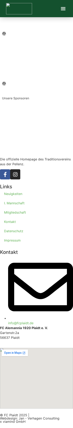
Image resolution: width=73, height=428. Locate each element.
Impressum (12, 240)
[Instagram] (15, 174)
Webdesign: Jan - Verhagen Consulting (29, 418)
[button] (63, 9)
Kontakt (10, 222)
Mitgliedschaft (15, 212)
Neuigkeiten (13, 194)
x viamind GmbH (13, 422)
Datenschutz (13, 231)
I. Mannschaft (14, 203)
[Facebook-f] (5, 174)
